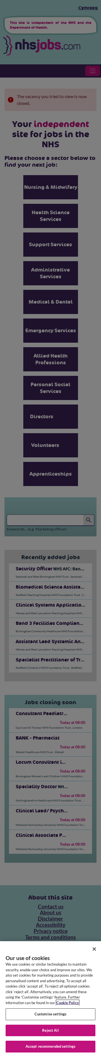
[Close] (94, 949)
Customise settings (50, 1014)
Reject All (50, 1030)
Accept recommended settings (51, 1046)
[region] (50, 999)
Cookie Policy (67, 1002)
